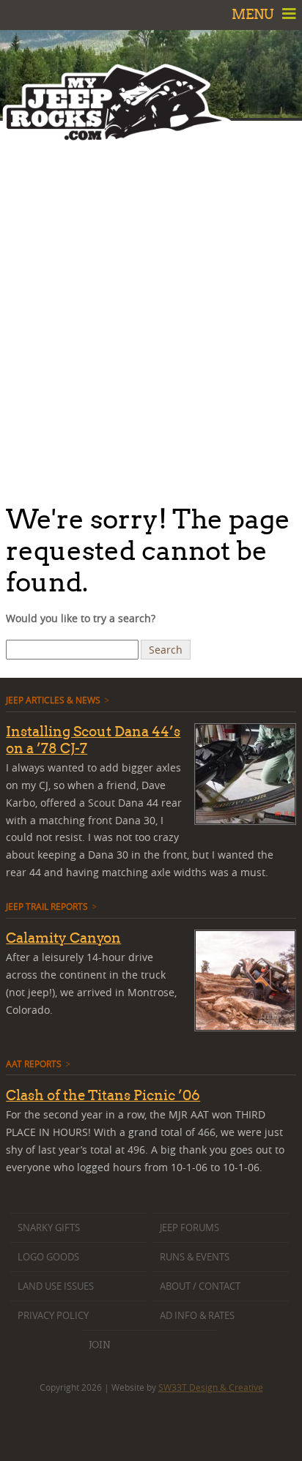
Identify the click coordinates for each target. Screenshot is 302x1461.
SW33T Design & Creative (210, 1387)
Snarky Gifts (49, 1228)
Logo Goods (48, 1257)
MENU (254, 14)
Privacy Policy (53, 1315)
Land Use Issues (56, 1286)
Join (99, 1344)
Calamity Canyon (63, 937)
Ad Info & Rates (197, 1315)
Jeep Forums (189, 1228)
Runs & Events (194, 1257)
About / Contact (200, 1286)
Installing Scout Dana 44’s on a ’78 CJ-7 (93, 739)
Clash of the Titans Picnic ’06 (103, 1095)
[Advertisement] (151, 308)
